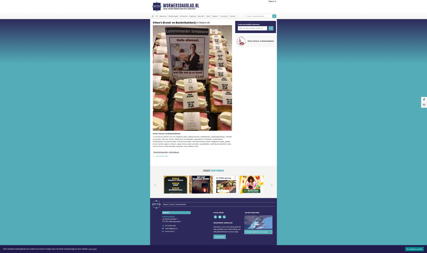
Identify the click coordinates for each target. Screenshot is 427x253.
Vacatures (224, 16)
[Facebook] (216, 217)
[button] (152, 185)
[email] (424, 105)
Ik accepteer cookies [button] (414, 249)
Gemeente (183, 16)
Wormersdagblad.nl (181, 6)
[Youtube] (220, 217)
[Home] (152, 16)
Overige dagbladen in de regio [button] (256, 232)
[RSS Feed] (224, 217)
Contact (232, 16)
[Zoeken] (274, 16)
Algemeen (163, 16)
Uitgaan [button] (215, 16)
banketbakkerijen (161, 156)
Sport (208, 16)
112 (156, 16)
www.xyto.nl (169, 231)
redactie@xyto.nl (171, 228)
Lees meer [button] (92, 249)
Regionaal (192, 16)
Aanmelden (219, 237)
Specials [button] (201, 16)
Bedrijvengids (173, 16)
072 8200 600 (170, 226)
